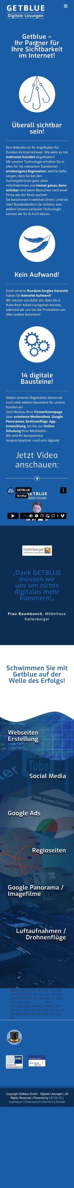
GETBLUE (55, 1098)
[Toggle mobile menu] (66, 6)
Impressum (16, 1102)
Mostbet (38, 1002)
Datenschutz (33, 1102)
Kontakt (60, 1102)
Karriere (48, 1102)
